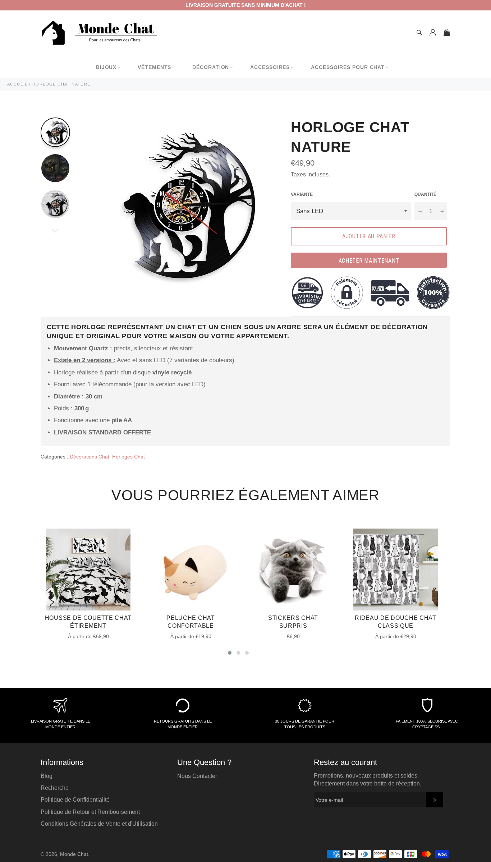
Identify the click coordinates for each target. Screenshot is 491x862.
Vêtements (154, 67)
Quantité (425, 194)
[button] (229, 652)
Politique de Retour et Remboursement (90, 812)
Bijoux (106, 67)
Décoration (210, 67)
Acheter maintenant (369, 260)
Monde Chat (74, 854)
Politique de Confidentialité (75, 800)
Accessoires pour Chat (348, 67)
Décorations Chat (89, 457)
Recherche (55, 788)
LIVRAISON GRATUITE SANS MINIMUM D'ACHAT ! (245, 5)
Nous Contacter (197, 776)
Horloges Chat (128, 457)
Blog (46, 776)
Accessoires (270, 67)
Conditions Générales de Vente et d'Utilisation (99, 824)
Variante (302, 194)
